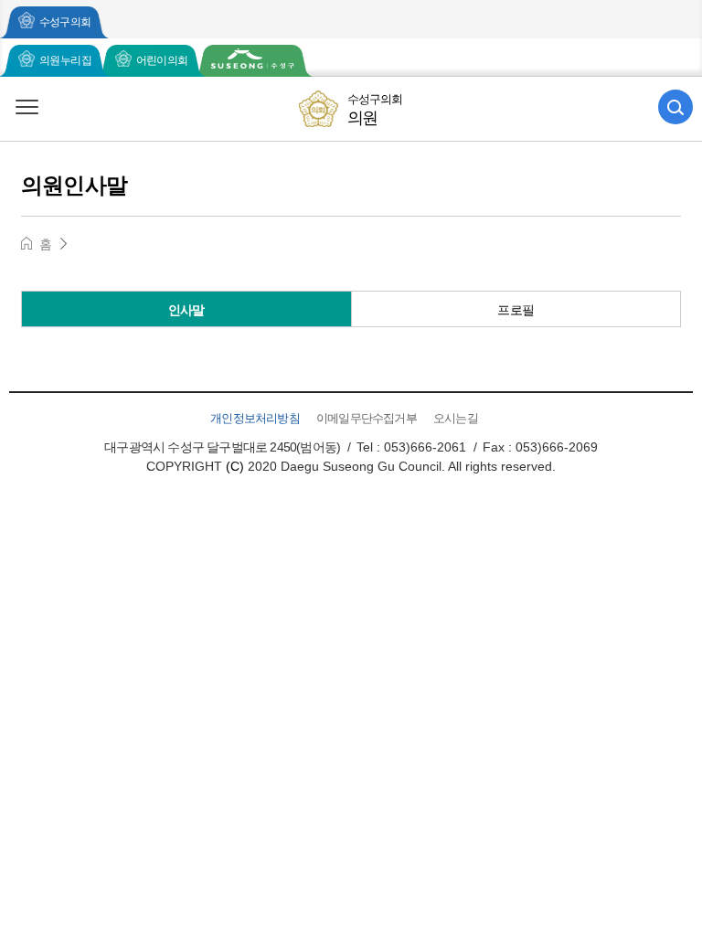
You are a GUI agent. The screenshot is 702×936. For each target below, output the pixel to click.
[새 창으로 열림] (253, 61)
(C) (235, 466)
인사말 (186, 310)
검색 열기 (675, 107)
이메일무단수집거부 (366, 418)
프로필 (515, 310)
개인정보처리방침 (255, 418)
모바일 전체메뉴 (26, 107)
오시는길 (455, 418)
